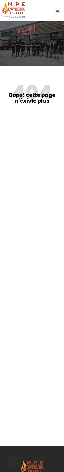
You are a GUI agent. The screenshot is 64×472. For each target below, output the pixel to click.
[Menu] (57, 10)
